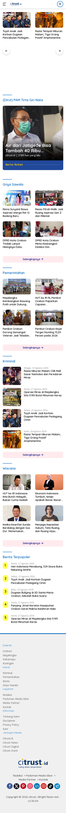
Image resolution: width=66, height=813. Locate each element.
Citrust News (10, 742)
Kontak (7, 707)
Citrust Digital (11, 746)
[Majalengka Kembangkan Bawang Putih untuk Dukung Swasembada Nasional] (17, 286)
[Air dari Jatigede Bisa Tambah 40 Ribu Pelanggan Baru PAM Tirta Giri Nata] (33, 133)
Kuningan (8, 663)
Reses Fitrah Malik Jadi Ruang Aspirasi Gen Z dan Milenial (49, 212)
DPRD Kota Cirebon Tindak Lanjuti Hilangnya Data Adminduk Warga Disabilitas (14, 244)
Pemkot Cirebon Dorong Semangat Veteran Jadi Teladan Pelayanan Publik (16, 332)
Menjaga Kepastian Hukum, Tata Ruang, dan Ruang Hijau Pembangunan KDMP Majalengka (48, 528)
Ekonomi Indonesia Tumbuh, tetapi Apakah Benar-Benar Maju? (48, 497)
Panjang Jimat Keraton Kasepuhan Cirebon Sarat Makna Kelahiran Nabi (33, 607)
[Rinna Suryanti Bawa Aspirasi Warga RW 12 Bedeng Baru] (17, 198)
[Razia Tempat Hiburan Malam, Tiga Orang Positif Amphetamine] (49, 20)
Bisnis (6, 681)
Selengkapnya (32, 259)
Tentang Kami (11, 716)
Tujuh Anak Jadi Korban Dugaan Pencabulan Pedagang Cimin (16, 35)
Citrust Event (10, 750)
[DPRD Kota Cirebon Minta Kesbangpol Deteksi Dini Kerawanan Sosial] (49, 229)
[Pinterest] (23, 786)
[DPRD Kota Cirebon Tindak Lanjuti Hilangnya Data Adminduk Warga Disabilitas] (17, 229)
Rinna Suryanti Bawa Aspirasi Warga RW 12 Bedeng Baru (16, 212)
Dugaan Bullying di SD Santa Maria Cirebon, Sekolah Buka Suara (32, 594)
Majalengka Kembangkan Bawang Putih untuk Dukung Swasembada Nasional (16, 301)
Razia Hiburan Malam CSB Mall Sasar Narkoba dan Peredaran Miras (43, 374)
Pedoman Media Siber (16, 699)
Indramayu (9, 659)
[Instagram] (30, 786)
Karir (5, 729)
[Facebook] (10, 786)
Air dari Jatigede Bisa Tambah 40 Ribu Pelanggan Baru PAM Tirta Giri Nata (28, 148)
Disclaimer (9, 720)
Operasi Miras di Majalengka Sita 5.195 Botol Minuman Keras (43, 393)
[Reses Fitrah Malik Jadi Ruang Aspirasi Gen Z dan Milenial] (49, 198)
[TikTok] (50, 786)
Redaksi (7, 695)
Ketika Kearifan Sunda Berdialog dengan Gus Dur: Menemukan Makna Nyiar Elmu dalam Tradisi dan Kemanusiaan (16, 528)
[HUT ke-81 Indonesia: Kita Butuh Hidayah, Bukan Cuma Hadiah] (17, 482)
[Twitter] (16, 786)
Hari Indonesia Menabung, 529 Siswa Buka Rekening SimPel (36, 568)
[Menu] (5, 4)
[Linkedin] (37, 786)
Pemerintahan (11, 677)
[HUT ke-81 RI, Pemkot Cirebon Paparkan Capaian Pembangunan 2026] (49, 286)
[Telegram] (57, 786)
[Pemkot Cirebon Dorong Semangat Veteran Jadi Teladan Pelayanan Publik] (17, 317)
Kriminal (7, 673)
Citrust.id (8, 738)
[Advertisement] (33, 65)
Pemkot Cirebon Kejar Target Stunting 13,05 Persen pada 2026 (48, 332)
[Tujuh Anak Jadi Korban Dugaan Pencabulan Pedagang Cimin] (17, 20)
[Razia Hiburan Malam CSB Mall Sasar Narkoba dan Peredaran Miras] (12, 376)
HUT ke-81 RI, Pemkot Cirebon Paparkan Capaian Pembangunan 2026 (48, 301)
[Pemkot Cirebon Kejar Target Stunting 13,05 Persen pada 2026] (49, 317)
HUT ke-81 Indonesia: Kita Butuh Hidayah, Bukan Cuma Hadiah (15, 497)
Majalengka (9, 655)
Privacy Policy (11, 724)
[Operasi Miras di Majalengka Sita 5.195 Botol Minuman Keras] (12, 397)
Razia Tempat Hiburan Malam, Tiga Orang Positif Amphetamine (48, 34)
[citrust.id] (15, 4)
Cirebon (7, 651)
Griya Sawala (10, 685)
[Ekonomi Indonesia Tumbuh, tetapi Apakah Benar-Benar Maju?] (49, 482)
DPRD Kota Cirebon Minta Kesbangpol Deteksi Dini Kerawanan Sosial (47, 244)
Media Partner (11, 703)
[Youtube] (44, 786)
